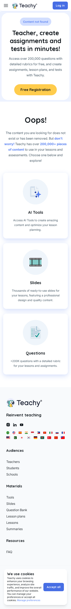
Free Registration (35, 89)
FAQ (9, 552)
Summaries (14, 529)
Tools (10, 497)
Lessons (12, 523)
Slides (10, 504)
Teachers (13, 462)
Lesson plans (15, 516)
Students (12, 468)
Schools (12, 474)
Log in (60, 5)
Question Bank (16, 510)
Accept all (54, 587)
